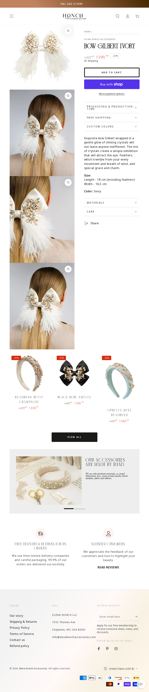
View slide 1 (69, 506)
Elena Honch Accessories (99, 39)
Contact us (17, 640)
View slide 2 (80, 506)
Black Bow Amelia (75, 397)
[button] (117, 16)
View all (74, 437)
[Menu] (12, 16)
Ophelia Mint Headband (120, 412)
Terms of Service (22, 634)
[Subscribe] (137, 616)
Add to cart (112, 72)
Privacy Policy (20, 627)
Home (87, 31)
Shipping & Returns (23, 621)
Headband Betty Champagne (29, 399)
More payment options (112, 93)
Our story (16, 615)
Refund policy (19, 646)
